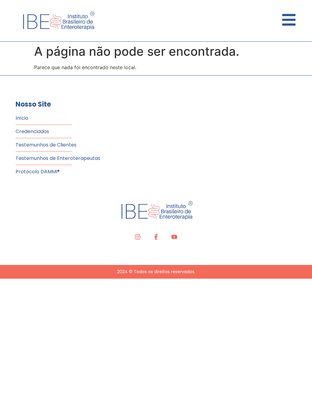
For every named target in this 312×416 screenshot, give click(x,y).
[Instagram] (138, 237)
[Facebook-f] (156, 237)
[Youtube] (174, 237)
